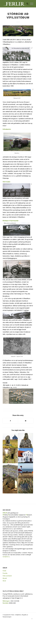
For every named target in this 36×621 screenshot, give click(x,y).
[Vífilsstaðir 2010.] (18, 30)
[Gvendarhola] (25, 485)
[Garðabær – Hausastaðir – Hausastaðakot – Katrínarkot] (10, 440)
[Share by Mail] (25, 420)
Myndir (5, 578)
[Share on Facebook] (10, 420)
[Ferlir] (15, 3)
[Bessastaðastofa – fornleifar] (25, 455)
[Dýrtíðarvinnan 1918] (10, 470)
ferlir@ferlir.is (6, 557)
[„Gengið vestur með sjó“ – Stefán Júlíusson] (25, 440)
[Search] (26, 3)
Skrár (4, 581)
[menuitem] (26, 3)
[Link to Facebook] (32, 618)
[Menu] (30, 3)
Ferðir (4, 571)
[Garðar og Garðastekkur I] (25, 470)
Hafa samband (7, 576)
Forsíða (5, 573)
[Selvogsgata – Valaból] (10, 485)
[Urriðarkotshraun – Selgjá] (10, 455)
